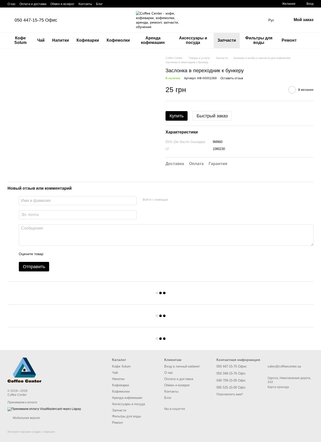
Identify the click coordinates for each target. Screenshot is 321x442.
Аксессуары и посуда (193, 40)
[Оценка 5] (84, 254)
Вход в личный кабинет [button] (182, 366)
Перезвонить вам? (229, 394)
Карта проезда (278, 387)
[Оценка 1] (52, 254)
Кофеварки (87, 40)
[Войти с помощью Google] (182, 200)
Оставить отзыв (231, 78)
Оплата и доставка (33, 4)
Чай (41, 40)
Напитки (60, 40)
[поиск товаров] (309, 40)
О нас (12, 4)
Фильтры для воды (258, 40)
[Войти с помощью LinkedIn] (190, 200)
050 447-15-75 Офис (36, 20)
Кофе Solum (20, 40)
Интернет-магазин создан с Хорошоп (31, 431)
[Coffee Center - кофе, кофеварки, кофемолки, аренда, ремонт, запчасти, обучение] (24, 370)
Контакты (85, 4)
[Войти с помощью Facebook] (174, 200)
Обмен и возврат (62, 4)
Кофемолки (118, 40)
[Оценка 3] (68, 254)
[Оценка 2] (60, 254)
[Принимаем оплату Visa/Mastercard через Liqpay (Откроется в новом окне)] (44, 409)
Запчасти (226, 40)
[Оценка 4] (76, 254)
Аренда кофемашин (153, 40)
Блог (99, 4)
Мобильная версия (26, 418)
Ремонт (289, 40)
